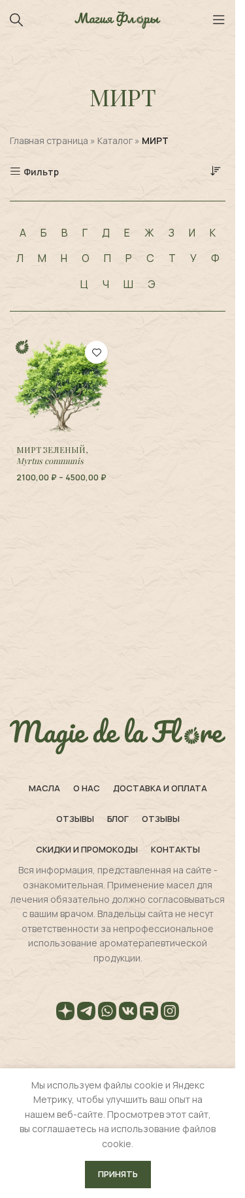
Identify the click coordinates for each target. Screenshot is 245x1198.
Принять (118, 1174)
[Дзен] (65, 1013)
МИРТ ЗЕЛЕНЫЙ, (52, 455)
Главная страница (49, 140)
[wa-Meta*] (107, 1013)
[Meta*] (170, 1013)
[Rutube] (149, 1013)
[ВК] (128, 1013)
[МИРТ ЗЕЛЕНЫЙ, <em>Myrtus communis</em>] (62, 386)
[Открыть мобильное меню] (219, 20)
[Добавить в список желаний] (96, 352)
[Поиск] (16, 20)
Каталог (115, 140)
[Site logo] (118, 18)
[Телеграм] (86, 1013)
